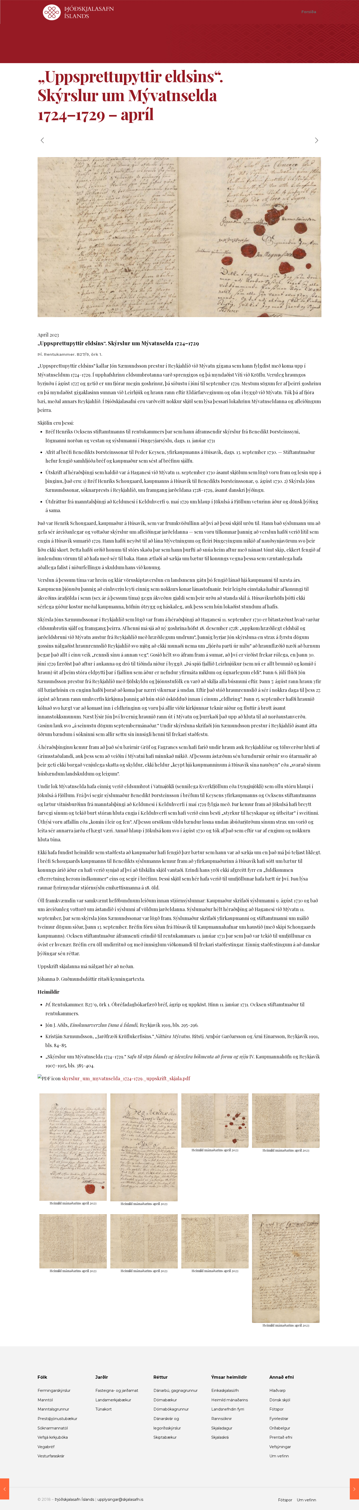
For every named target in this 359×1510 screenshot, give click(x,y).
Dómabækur (165, 1400)
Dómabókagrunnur (171, 1409)
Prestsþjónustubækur (57, 1418)
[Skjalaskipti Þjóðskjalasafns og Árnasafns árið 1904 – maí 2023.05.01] (354, 1488)
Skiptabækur (165, 1437)
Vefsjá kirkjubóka (53, 1437)
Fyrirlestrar (278, 1418)
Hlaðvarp (277, 1390)
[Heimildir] (78, 12)
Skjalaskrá (220, 1437)
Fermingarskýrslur (54, 1390)
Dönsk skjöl (279, 1400)
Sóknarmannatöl (53, 1428)
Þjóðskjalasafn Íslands (74, 1499)
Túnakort (103, 1409)
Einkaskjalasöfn (225, 1390)
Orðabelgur (279, 1428)
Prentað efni (280, 1437)
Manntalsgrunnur (53, 1409)
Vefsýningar (280, 1446)
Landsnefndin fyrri (227, 1409)
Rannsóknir (221, 1418)
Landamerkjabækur (113, 1400)
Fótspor (276, 1409)
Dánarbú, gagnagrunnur (175, 1390)
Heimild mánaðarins (229, 1400)
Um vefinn (279, 1456)
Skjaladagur (221, 1428)
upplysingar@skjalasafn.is (120, 1499)
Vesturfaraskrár (51, 1456)
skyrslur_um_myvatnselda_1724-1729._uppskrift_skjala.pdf (126, 1078)
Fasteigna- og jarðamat (116, 1390)
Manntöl (45, 1400)
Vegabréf (46, 1446)
